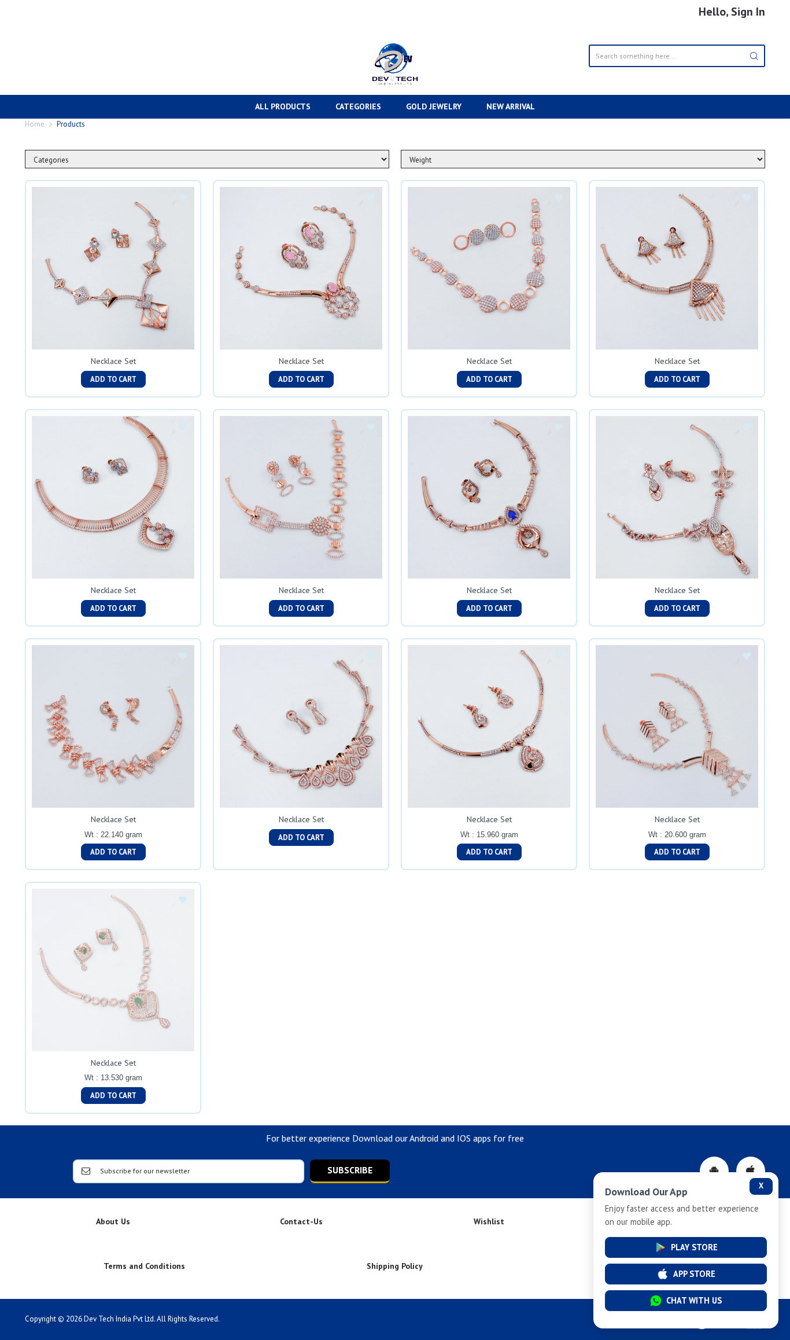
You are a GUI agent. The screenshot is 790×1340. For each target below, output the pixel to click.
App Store (694, 1273)
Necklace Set (113, 361)
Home (35, 124)
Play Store (694, 1247)
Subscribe (349, 1170)
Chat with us (694, 1300)
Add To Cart (113, 379)
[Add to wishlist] (182, 198)
